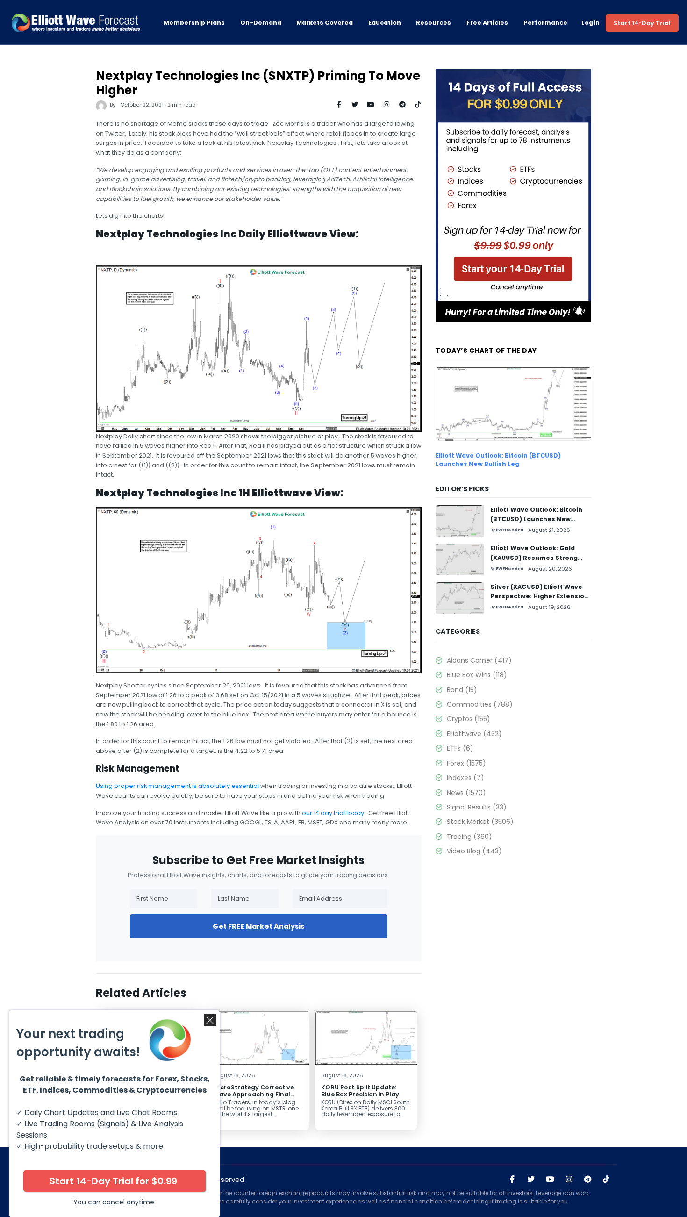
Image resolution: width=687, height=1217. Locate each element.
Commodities (480, 704)
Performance (545, 23)
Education (384, 23)
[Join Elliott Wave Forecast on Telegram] (587, 1179)
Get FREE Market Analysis (258, 926)
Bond (462, 689)
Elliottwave (474, 733)
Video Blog (474, 851)
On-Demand (260, 23)
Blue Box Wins (477, 675)
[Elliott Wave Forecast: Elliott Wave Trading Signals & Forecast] (76, 23)
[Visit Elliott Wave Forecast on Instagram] (569, 1179)
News (466, 792)
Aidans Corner (479, 660)
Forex (466, 763)
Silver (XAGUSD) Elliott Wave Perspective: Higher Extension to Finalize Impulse (539, 596)
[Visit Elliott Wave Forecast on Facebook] (512, 1179)
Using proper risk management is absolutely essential (177, 786)
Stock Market (480, 821)
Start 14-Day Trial (642, 23)
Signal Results (477, 807)
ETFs (460, 748)
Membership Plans (194, 23)
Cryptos (468, 718)
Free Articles (487, 23)
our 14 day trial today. (333, 813)
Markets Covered (324, 23)
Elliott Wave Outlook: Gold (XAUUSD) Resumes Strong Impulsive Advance (534, 557)
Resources (433, 23)
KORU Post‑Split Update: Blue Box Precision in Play (360, 1090)
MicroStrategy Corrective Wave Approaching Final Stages (253, 1094)
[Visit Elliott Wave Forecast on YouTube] (550, 1179)
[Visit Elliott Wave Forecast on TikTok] (606, 1179)
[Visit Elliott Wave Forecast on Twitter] (531, 1179)
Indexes (465, 777)
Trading (469, 836)
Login (590, 23)
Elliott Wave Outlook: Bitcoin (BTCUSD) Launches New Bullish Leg (498, 459)
